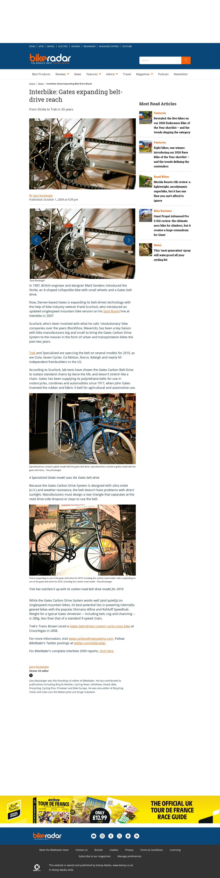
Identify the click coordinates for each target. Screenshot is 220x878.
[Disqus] (86, 748)
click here (106, 651)
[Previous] (36, 240)
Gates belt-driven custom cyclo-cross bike (100, 626)
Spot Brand (111, 311)
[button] (82, 245)
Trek (32, 353)
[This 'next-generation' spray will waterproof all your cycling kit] (145, 249)
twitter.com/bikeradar (89, 643)
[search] (186, 60)
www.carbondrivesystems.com (91, 638)
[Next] (128, 240)
